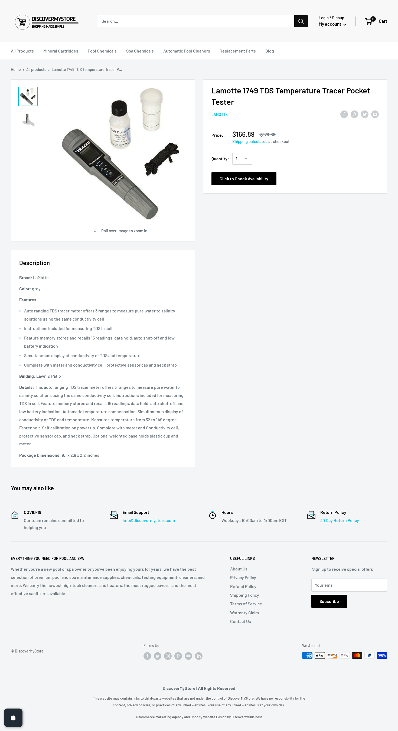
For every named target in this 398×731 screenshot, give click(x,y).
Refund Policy (243, 586)
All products (36, 69)
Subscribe (329, 601)
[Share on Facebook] (344, 114)
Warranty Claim (244, 612)
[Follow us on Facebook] (147, 656)
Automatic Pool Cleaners (186, 50)
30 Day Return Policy (339, 520)
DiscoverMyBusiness (246, 717)
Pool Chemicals (102, 50)
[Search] (301, 21)
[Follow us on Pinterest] (178, 656)
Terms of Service (246, 603)
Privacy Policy (243, 577)
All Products (22, 50)
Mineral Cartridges (60, 50)
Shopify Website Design (209, 717)
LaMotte (219, 114)
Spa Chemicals (140, 50)
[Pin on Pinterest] (354, 114)
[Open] (13, 718)
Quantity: (220, 158)
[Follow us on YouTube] (188, 656)
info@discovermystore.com (149, 520)
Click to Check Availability (244, 178)
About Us (238, 568)
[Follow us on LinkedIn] (199, 656)
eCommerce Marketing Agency (160, 717)
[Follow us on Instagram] (168, 656)
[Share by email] (375, 114)
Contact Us (240, 621)
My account (330, 24)
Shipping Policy (244, 595)
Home (16, 69)
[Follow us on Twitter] (157, 656)
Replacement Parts (238, 50)
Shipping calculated (249, 141)
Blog (269, 50)
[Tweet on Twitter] (364, 114)
